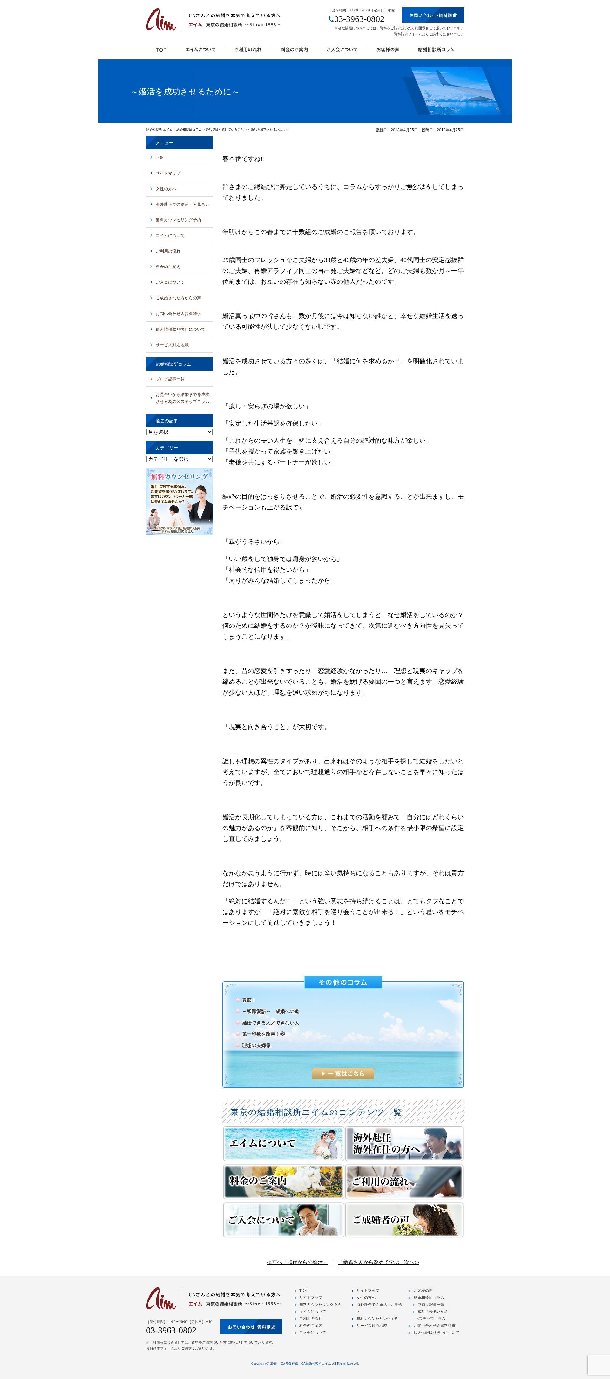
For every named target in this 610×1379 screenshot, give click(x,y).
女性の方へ (166, 188)
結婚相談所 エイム (159, 129)
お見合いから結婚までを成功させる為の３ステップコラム (182, 398)
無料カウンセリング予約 (178, 220)
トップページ (161, 51)
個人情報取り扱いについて (180, 329)
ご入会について (342, 51)
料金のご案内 (294, 51)
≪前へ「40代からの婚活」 (297, 1262)
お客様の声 (388, 51)
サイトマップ (168, 173)
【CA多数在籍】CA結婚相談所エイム (304, 1363)
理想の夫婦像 (256, 1045)
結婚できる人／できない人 (270, 1022)
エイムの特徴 (200, 51)
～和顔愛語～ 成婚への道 (270, 1011)
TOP (159, 157)
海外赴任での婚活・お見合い (182, 204)
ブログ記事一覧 (170, 379)
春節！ (249, 1000)
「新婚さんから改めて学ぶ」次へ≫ (378, 1262)
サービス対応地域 (172, 345)
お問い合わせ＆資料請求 (178, 313)
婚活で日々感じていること (225, 129)
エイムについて (170, 235)
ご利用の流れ (248, 51)
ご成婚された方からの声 (178, 297)
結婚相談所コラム (436, 51)
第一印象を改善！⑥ (263, 1033)
